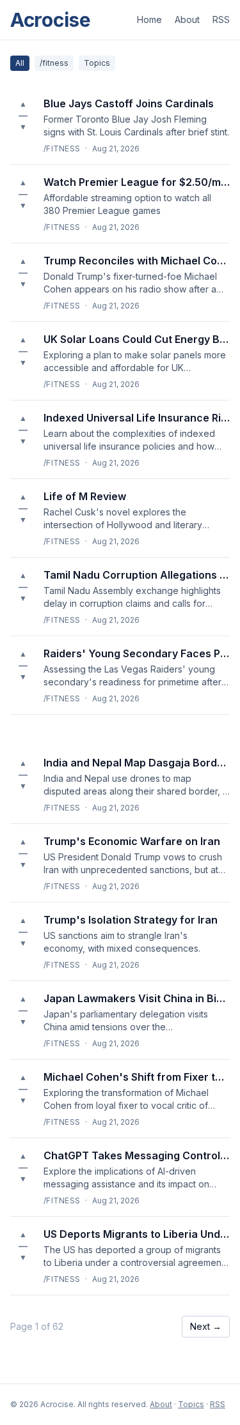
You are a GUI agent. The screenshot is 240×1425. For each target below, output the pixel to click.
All (19, 63)
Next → (205, 1326)
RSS (221, 19)
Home (149, 19)
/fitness (54, 63)
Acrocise (50, 19)
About (187, 19)
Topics (97, 63)
